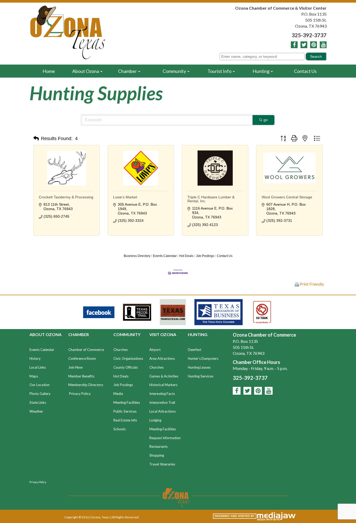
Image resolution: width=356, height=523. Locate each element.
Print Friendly (311, 283)
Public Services (125, 411)
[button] (36, 138)
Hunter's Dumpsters (203, 358)
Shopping (156, 455)
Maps (33, 376)
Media (118, 394)
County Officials (125, 367)
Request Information (165, 438)
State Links (37, 402)
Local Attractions (162, 411)
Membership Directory (85, 385)
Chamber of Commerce (86, 350)
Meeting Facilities (126, 402)
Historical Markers (163, 385)
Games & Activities (163, 376)
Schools (119, 429)
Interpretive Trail (162, 402)
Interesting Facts (162, 394)
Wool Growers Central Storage (287, 197)
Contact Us (305, 71)
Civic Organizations (128, 358)
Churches (120, 350)
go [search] (265, 120)
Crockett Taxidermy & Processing (66, 197)
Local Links (37, 367)
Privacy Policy (80, 394)
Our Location (39, 385)
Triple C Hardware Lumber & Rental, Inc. (211, 199)
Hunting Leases (199, 367)
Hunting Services (200, 376)
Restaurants (158, 446)
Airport (155, 350)
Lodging (155, 420)
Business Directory (137, 256)
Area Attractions (162, 358)
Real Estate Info (125, 420)
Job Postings (205, 256)
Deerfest (194, 350)
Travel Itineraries (162, 464)
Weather (36, 411)
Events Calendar (165, 256)
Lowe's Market (125, 197)
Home (48, 71)
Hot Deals (186, 256)
